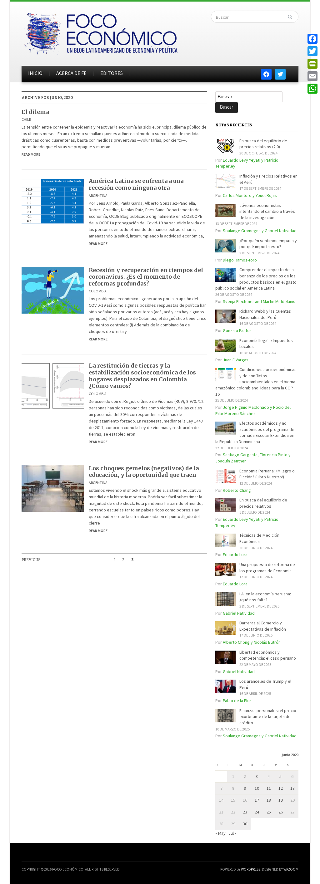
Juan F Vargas (235, 360)
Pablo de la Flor (237, 700)
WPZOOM (290, 869)
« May (220, 833)
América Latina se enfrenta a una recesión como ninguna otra (136, 184)
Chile (26, 119)
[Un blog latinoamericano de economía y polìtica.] (101, 31)
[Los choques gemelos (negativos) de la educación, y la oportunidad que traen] (53, 488)
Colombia (98, 291)
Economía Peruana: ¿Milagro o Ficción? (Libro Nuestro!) (267, 474)
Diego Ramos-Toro (240, 260)
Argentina (98, 195)
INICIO (35, 73)
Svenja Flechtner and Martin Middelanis (259, 301)
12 (280, 788)
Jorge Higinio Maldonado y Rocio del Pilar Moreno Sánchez (253, 410)
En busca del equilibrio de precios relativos (263, 503)
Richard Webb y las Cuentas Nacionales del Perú (265, 314)
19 (280, 800)
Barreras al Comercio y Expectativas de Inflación (262, 626)
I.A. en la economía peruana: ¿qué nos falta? (265, 597)
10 (257, 788)
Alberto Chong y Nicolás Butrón (252, 642)
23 (245, 812)
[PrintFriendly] (312, 63)
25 (269, 812)
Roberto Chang (237, 490)
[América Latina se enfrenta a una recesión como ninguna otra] (53, 200)
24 (257, 812)
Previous (31, 560)
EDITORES (111, 73)
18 (269, 800)
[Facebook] (312, 38)
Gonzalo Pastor (237, 330)
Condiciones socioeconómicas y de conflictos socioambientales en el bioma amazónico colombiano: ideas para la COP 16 (256, 382)
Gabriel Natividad (239, 613)
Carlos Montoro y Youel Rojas (250, 195)
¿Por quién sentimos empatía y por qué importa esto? (268, 244)
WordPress (250, 869)
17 (257, 800)
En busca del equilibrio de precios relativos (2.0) (263, 144)
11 (269, 788)
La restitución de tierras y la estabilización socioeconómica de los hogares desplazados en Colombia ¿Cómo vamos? (142, 375)
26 (280, 812)
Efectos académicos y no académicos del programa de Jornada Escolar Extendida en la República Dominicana (254, 432)
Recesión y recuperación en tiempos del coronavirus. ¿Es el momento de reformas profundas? (146, 276)
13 (292, 788)
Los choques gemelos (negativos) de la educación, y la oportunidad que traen (144, 472)
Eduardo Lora (235, 554)
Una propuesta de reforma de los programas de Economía (267, 568)
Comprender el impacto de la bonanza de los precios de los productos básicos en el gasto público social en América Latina (256, 279)
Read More (31, 154)
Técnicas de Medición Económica (259, 538)
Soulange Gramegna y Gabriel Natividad (260, 230)
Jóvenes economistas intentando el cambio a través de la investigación (267, 211)
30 (245, 824)
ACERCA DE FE (71, 73)
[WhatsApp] (312, 88)
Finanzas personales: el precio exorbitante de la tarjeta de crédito (267, 716)
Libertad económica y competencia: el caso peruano (267, 655)
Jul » (232, 833)
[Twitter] (312, 51)
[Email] (312, 76)
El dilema (35, 111)
